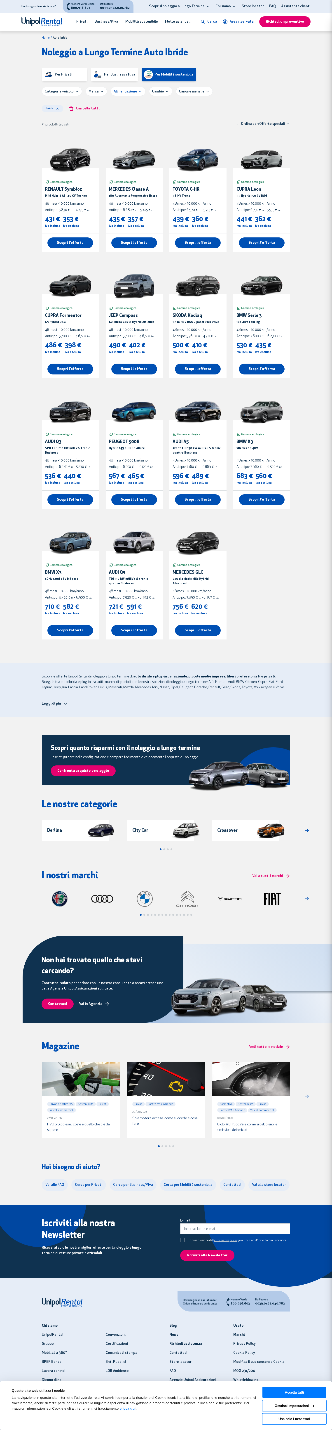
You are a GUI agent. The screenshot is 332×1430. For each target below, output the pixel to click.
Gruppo (48, 1344)
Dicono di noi (52, 1380)
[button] (208, 6)
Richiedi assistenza (185, 1344)
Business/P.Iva (106, 22)
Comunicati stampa (121, 1353)
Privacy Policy (244, 1344)
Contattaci (178, 1353)
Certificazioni (117, 1344)
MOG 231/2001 (244, 1371)
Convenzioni (116, 1335)
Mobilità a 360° (54, 1353)
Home (46, 37)
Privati (81, 22)
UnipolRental (52, 1335)
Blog (173, 1326)
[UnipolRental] (44, 22)
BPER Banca (51, 1362)
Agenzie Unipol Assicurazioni (192, 1380)
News (173, 1335)
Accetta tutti (294, 1392)
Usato (238, 1326)
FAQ (272, 6)
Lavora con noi (53, 1371)
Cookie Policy (244, 1353)
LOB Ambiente (117, 1371)
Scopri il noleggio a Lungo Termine (177, 6)
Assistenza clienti (296, 6)
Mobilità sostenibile (141, 22)
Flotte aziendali (177, 22)
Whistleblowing (246, 1380)
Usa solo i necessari (294, 1419)
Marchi (239, 1335)
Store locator (253, 6)
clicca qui (128, 1408)
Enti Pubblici (116, 1362)
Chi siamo (223, 6)
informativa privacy (226, 1240)
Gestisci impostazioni (292, 1406)
